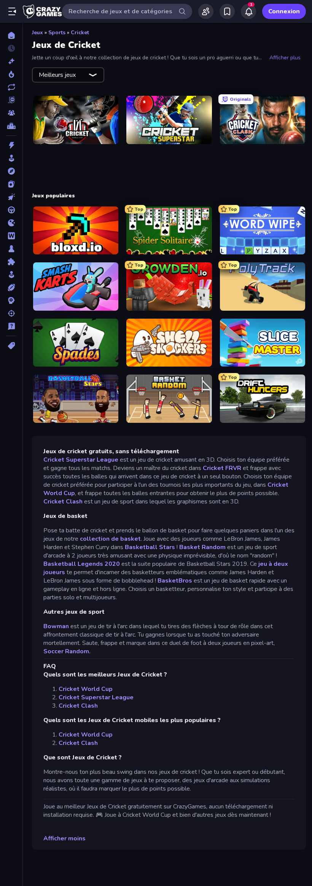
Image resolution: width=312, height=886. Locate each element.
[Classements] (11, 125)
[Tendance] (11, 74)
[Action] (11, 145)
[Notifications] (248, 11)
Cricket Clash (63, 501)
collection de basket (110, 539)
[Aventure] (11, 171)
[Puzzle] (11, 261)
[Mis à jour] (11, 87)
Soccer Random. (67, 651)
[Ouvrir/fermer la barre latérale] (12, 11)
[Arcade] (11, 158)
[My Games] (227, 11)
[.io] (11, 222)
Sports (56, 32)
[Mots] (11, 235)
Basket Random (202, 547)
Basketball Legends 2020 (82, 564)
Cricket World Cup (86, 689)
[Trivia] (11, 326)
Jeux (37, 32)
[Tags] (11, 345)
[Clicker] (11, 197)
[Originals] (11, 100)
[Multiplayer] (11, 112)
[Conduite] (11, 209)
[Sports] (11, 287)
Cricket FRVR (223, 468)
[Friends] (205, 11)
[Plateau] (11, 248)
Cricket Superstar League (80, 460)
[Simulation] (11, 274)
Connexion (284, 11)
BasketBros (175, 580)
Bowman (56, 626)
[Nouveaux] (11, 61)
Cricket (80, 32)
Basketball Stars (150, 547)
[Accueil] (11, 35)
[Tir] (11, 313)
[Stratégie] (11, 300)
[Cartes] (11, 184)
